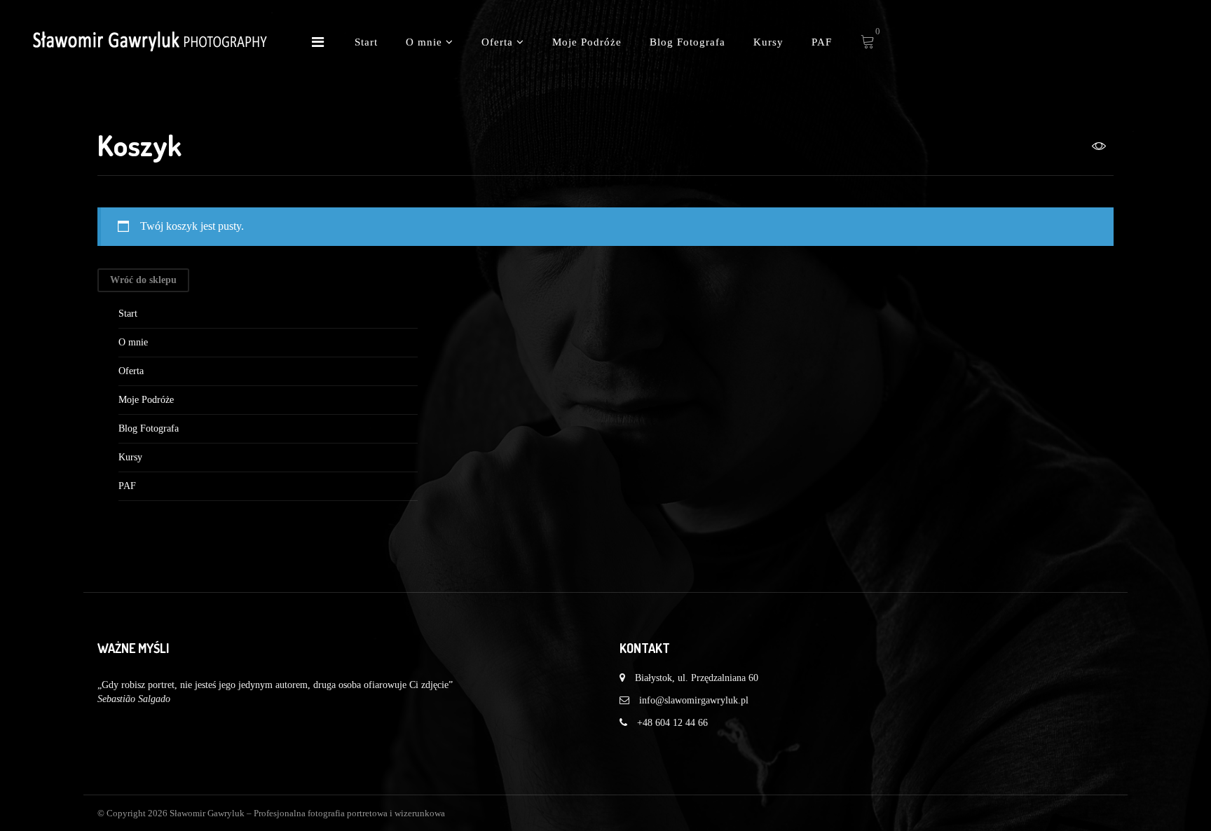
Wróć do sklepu (143, 280)
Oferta (498, 42)
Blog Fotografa (687, 42)
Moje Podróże (587, 42)
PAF (822, 42)
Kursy (768, 42)
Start (366, 42)
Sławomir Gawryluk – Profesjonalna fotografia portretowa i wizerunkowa (307, 813)
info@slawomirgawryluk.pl (693, 700)
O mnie (426, 42)
